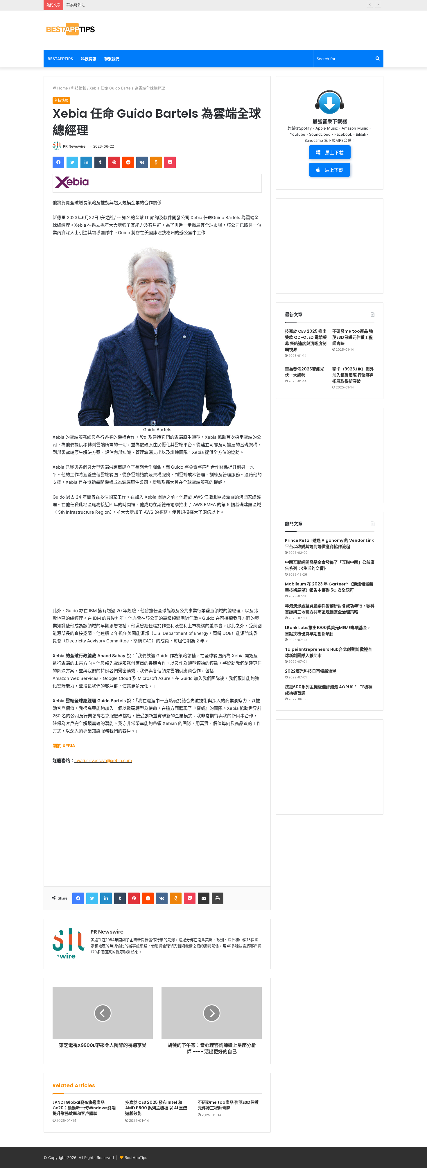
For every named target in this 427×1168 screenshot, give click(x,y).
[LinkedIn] (86, 162)
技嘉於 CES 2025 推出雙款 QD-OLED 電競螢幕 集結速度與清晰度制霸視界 (306, 340)
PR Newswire (74, 146)
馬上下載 (334, 152)
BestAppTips (60, 58)
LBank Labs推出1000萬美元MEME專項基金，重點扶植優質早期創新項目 (328, 631)
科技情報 (88, 58)
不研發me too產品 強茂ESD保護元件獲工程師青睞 (228, 1105)
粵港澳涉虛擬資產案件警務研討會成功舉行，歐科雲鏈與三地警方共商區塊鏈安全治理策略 (329, 609)
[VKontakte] (142, 162)
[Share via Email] (203, 898)
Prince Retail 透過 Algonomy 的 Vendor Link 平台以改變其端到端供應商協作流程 (329, 543)
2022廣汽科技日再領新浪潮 (310, 671)
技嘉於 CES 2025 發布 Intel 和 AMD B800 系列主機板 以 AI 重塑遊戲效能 (156, 1107)
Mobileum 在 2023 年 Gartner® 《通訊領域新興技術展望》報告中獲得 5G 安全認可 (329, 587)
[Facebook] (58, 162)
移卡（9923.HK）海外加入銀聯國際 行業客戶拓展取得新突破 (353, 375)
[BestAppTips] (70, 29)
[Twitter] (72, 162)
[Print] (217, 898)
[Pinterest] (114, 162)
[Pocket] (170, 162)
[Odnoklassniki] (156, 162)
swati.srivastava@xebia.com (103, 760)
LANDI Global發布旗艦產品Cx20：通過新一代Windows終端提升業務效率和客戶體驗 (84, 1107)
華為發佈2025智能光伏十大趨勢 (93, 5)
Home (62, 88)
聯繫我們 (111, 58)
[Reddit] (128, 162)
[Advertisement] (271, 29)
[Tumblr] (100, 162)
